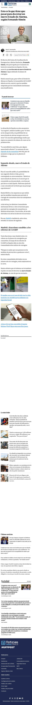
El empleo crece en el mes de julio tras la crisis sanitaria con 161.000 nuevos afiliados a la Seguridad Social (16, 297)
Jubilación (19, 659)
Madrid (8, 218)
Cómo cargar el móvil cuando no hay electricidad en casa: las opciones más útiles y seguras (19, 119)
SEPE (18, 666)
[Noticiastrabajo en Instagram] (15, 698)
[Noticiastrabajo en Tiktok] (17, 698)
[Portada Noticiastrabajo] (16, 643)
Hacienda (3, 668)
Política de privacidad (7, 688)
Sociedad (3, 338)
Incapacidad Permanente (8, 666)
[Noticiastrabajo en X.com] (12, 698)
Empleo (3, 659)
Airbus (22, 1)
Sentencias (4, 661)
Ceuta (18, 1)
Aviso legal (4, 686)
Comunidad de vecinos (23, 661)
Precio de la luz (11, 1)
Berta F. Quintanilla (11, 49)
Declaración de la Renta (7, 663)
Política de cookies (6, 683)
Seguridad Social (21, 663)
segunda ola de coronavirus (9, 151)
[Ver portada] (10, 4)
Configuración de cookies (8, 681)
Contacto (3, 691)
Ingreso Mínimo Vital (7, 671)
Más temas (20, 668)
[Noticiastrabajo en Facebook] (10, 698)
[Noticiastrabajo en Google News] (22, 698)
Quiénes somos (5, 678)
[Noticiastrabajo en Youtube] (20, 698)
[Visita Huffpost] (30, 4)
